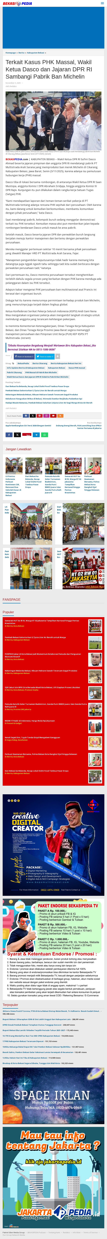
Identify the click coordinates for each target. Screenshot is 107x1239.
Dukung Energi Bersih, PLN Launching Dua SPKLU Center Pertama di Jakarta (78, 425)
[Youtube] (53, 416)
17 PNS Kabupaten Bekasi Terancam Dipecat (23, 1041)
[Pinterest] (40, 416)
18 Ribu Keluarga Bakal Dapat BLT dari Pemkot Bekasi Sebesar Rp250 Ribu (36, 1047)
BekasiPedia (23, 363)
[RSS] (60, 416)
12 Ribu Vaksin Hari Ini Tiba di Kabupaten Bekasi (25, 1058)
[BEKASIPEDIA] (17, 3)
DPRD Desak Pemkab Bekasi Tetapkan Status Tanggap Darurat (32, 1025)
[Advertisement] (53, 27)
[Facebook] (26, 416)
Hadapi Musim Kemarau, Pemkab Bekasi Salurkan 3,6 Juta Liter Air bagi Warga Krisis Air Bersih (49, 402)
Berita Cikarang (40, 363)
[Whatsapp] (44, 434)
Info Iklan (77, 1232)
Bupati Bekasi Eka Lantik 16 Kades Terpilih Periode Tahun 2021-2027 (34, 1030)
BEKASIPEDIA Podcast (37, 1232)
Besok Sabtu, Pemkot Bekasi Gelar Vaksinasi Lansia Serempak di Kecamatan (38, 1052)
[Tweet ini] (17, 434)
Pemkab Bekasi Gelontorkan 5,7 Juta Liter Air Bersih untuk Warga (36, 390)
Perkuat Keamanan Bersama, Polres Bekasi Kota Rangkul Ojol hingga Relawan (91, 483)
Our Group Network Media (14, 1235)
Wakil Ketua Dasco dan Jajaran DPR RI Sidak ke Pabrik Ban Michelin (37, 377)
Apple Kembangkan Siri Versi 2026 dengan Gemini (28, 424)
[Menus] (102, 3)
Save (28, 435)
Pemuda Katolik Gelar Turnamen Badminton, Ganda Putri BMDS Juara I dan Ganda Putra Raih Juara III (53, 484)
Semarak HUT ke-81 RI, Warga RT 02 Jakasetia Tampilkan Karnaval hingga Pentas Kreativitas (73, 484)
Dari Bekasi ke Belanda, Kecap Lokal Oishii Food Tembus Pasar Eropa (37, 386)
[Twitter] (33, 416)
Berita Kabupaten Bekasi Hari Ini (66, 363)
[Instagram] (46, 416)
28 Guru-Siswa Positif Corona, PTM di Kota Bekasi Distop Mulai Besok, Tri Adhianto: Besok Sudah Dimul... (52, 1011)
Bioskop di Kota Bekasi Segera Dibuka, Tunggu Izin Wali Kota (31, 1063)
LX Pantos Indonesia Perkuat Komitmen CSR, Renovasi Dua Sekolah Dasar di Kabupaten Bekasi (13, 486)
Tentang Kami (54, 1232)
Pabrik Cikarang (14, 372)
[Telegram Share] (36, 434)
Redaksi (66, 1232)
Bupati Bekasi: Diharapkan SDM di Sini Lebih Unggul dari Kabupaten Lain (37, 1019)
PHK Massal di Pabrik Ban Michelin (41, 372)
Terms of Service (90, 1232)
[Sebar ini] (9, 434)
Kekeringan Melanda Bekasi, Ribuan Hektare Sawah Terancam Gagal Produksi (42, 394)
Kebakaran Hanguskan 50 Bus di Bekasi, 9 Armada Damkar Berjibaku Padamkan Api (44, 398)
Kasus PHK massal (77, 368)
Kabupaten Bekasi (56, 368)
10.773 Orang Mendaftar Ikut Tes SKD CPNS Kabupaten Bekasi (31, 1036)
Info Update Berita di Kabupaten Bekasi (25, 368)
